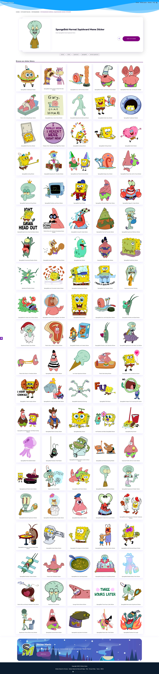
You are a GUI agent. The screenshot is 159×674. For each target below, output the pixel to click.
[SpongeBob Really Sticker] (79, 304)
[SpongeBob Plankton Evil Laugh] (131, 619)
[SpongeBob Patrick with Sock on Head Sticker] (105, 76)
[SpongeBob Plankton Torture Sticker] (28, 563)
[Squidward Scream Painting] (131, 275)
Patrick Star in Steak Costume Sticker (53, 345)
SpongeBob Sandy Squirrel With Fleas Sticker (53, 260)
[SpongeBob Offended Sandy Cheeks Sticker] (54, 504)
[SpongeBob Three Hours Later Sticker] (105, 591)
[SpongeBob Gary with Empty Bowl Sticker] (105, 304)
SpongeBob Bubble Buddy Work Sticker (131, 576)
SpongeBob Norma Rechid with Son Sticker (105, 548)
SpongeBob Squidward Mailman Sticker (131, 232)
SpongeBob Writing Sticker (105, 145)
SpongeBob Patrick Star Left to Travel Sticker (131, 174)
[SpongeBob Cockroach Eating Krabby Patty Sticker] (28, 534)
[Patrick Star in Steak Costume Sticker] (54, 332)
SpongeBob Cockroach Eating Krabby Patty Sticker (28, 548)
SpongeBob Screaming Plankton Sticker (28, 260)
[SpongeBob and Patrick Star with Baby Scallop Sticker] (28, 417)
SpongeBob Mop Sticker (130, 431)
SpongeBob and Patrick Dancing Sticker (105, 460)
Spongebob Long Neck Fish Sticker (79, 632)
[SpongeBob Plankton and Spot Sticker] (131, 304)
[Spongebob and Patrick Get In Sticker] (28, 476)
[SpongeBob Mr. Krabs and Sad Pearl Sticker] (54, 388)
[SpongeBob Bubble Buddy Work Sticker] (131, 563)
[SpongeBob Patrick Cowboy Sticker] (54, 418)
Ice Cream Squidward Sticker (79, 373)
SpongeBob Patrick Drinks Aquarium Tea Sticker (54, 317)
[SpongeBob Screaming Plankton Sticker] (28, 247)
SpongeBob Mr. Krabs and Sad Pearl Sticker (54, 401)
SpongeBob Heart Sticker (131, 145)
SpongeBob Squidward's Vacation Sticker (53, 174)
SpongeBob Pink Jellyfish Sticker (28, 460)
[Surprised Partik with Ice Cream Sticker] (131, 447)
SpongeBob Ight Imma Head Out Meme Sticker (28, 232)
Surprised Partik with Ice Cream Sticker (131, 460)
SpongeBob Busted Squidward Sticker (28, 517)
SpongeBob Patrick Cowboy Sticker (54, 431)
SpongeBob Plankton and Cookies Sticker (79, 345)
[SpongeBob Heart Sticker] (131, 133)
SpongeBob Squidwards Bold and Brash (79, 118)
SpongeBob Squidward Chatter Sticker (131, 489)
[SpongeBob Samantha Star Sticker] (105, 247)
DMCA (102, 669)
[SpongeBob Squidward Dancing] (79, 388)
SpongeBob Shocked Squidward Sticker (105, 489)
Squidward (75, 54)
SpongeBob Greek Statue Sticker (53, 548)
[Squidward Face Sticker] (54, 591)
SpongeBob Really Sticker (79, 317)
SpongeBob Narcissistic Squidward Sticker (131, 604)
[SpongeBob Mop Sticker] (131, 418)
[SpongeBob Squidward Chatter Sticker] (131, 476)
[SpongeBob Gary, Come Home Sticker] (54, 105)
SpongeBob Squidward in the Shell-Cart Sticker (131, 345)
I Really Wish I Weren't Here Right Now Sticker (54, 145)
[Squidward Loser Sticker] (54, 476)
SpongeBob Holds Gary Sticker (105, 118)
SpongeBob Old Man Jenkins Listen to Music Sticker (79, 460)
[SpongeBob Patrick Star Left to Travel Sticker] (131, 161)
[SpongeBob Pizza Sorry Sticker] (28, 133)
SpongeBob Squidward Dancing (79, 401)
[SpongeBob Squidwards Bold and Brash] (79, 105)
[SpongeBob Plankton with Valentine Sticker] (105, 332)
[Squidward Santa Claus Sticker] (28, 332)
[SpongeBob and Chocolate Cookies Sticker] (54, 275)
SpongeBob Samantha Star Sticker (105, 260)
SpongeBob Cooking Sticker (79, 145)
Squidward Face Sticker (53, 604)
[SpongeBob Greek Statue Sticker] (54, 534)
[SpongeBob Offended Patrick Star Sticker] (105, 190)
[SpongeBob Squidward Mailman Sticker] (131, 218)
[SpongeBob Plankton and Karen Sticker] (54, 190)
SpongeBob (84, 54)
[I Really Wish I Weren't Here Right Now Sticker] (54, 133)
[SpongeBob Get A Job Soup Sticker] (79, 563)
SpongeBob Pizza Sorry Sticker (28, 145)
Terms (98, 669)
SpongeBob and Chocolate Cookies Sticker (53, 288)
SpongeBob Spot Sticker (79, 260)
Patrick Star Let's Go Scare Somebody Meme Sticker (54, 232)
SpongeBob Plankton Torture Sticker (28, 576)
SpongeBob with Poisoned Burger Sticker (130, 548)
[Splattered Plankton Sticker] (28, 275)
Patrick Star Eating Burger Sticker (28, 118)
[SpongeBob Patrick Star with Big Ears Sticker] (131, 76)
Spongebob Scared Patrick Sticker (54, 632)
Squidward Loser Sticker (53, 489)
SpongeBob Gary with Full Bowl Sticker (79, 89)
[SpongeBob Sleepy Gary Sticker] (105, 161)
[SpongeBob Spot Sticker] (79, 247)
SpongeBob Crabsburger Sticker (28, 89)
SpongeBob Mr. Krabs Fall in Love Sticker (105, 517)
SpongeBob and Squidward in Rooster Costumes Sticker (131, 517)
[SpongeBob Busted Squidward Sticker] (28, 504)
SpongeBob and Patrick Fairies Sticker (79, 174)
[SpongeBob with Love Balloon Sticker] (131, 360)
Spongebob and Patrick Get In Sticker (28, 489)
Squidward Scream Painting (130, 288)
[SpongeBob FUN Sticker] (105, 388)
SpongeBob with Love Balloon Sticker (130, 373)
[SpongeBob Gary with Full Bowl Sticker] (79, 76)
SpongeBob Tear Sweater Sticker (105, 288)
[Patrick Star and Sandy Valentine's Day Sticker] (28, 591)
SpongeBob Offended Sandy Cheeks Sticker (54, 517)
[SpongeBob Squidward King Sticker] (28, 190)
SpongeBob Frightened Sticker (131, 118)
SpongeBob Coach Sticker (79, 203)
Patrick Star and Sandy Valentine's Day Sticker (28, 604)
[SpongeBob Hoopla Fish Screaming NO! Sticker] (131, 388)
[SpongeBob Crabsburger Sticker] (28, 76)
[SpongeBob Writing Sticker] (105, 133)
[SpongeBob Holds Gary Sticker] (105, 105)
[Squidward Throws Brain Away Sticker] (28, 619)
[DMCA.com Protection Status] (79, 671)
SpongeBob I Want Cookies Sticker (28, 401)
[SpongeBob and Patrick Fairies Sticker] (79, 161)
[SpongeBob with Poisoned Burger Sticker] (131, 534)
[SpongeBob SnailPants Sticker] (131, 247)
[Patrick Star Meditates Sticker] (54, 563)
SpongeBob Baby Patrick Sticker (79, 517)
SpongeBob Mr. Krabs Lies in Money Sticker (28, 317)
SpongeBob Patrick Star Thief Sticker (105, 632)
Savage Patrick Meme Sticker (79, 604)
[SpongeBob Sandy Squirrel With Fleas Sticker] (54, 247)
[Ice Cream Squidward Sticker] (79, 360)
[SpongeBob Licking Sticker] (28, 161)
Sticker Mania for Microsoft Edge (77, 669)
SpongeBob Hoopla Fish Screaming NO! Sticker (131, 401)
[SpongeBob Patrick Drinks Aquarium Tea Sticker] (54, 304)
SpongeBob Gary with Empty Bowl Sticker (105, 317)
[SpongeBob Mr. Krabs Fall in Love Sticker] (105, 504)
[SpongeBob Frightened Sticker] (131, 105)
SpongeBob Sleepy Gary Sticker (105, 174)
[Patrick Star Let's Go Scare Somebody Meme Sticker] (54, 218)
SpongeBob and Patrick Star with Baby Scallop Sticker (28, 431)
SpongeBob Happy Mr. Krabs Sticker (131, 203)
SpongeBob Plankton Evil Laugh (131, 632)
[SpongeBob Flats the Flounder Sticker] (105, 218)
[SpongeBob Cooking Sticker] (79, 133)
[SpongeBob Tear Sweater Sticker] (105, 275)
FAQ (87, 669)
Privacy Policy (92, 669)
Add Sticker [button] (131, 38)
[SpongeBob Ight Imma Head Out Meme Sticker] (28, 218)
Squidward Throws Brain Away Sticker (28, 632)
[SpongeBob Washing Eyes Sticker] (79, 275)
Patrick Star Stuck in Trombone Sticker (28, 373)
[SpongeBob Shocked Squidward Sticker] (105, 476)
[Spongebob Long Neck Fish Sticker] (79, 619)
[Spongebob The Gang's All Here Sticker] (79, 534)
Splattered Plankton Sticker (28, 288)
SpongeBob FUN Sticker (105, 401)
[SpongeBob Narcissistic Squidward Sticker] (131, 591)
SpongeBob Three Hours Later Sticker (105, 604)
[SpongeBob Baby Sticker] (79, 418)
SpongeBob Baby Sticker (79, 431)
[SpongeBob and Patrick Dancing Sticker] (105, 447)
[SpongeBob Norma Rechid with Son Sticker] (105, 534)
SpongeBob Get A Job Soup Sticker (79, 576)
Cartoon (62, 54)
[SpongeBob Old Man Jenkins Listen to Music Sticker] (79, 447)
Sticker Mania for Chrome (61, 669)
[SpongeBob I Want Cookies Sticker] (28, 388)
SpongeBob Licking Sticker (28, 174)
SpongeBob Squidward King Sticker (28, 203)
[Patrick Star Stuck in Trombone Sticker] (28, 360)
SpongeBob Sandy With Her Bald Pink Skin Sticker (54, 89)
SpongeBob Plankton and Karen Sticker (54, 203)
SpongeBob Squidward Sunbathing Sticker (105, 576)
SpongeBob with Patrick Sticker (79, 489)
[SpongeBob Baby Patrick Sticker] (79, 504)
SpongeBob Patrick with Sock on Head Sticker (105, 89)
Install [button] (43, 654)
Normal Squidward (94, 54)
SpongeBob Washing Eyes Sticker (79, 288)
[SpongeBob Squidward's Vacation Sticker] (54, 161)
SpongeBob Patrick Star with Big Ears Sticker (131, 89)
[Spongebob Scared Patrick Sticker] (54, 619)
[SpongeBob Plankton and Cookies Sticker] (79, 332)
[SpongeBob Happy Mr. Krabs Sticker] (131, 190)
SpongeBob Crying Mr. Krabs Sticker (79, 232)
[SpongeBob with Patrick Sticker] (79, 476)
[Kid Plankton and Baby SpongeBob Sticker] (105, 418)
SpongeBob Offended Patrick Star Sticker (105, 203)
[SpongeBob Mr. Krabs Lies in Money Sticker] (28, 304)
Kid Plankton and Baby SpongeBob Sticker (105, 431)
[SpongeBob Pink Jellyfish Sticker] (28, 447)
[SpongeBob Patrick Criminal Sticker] (54, 360)
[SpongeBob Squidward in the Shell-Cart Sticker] (131, 332)
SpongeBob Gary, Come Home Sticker (53, 118)
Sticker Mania (8, 2)
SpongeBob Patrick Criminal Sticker (54, 373)
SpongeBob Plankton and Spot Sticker (131, 317)
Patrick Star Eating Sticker (105, 373)
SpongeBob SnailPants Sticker (131, 260)
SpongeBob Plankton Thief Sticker (54, 460)
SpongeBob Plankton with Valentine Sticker (105, 345)
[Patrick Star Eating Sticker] (105, 360)
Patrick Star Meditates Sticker (54, 576)
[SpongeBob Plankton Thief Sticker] (54, 447)
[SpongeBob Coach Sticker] (79, 190)
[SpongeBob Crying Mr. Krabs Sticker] (79, 218)
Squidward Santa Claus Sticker (28, 345)
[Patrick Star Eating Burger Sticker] (28, 105)
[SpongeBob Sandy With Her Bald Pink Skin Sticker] (54, 75)
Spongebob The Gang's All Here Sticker (79, 548)
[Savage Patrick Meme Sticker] (79, 591)
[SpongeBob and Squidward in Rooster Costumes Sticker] (131, 504)
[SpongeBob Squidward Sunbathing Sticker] (105, 563)
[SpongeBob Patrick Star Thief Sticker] (105, 619)
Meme (68, 54)
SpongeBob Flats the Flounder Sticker (105, 232)
